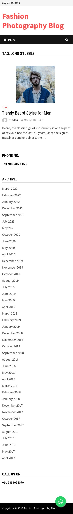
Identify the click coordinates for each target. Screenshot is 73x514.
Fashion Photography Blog (33, 20)
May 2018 (8, 372)
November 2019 (12, 267)
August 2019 (10, 280)
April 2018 (8, 379)
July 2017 (8, 438)
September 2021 (13, 215)
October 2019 (11, 274)
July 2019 (8, 287)
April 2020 (8, 254)
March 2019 (9, 313)
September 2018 (13, 353)
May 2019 (8, 300)
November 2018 (12, 340)
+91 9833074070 (13, 482)
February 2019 (11, 320)
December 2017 (12, 405)
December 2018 (12, 333)
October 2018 (11, 346)
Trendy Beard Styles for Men (26, 113)
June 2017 (9, 445)
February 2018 (11, 392)
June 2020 (9, 241)
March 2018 (9, 386)
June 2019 (9, 294)
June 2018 (9, 366)
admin (15, 119)
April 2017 (8, 458)
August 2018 (10, 359)
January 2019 (11, 326)
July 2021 (8, 221)
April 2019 (8, 307)
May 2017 (8, 451)
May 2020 (8, 248)
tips (4, 107)
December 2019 (12, 261)
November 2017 (12, 412)
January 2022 (11, 202)
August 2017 (10, 432)
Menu (11, 39)
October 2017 (11, 418)
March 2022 (9, 188)
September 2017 (13, 425)
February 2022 (11, 195)
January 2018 (11, 399)
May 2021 (8, 228)
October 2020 (11, 234)
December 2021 (12, 208)
